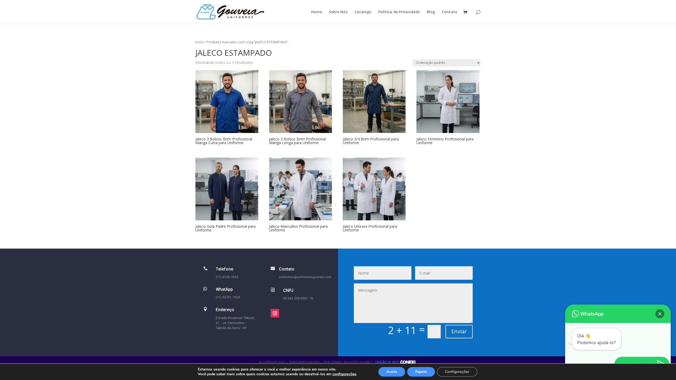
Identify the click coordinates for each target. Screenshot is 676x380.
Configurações (457, 371)
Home (316, 12)
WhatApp (224, 289)
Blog (431, 12)
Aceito (391, 371)
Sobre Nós (338, 12)
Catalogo (363, 12)
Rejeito (421, 371)
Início (199, 42)
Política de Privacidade (399, 12)
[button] (659, 313)
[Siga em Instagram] (275, 313)
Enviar (459, 331)
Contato (449, 12)
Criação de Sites (387, 362)
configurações (344, 374)
